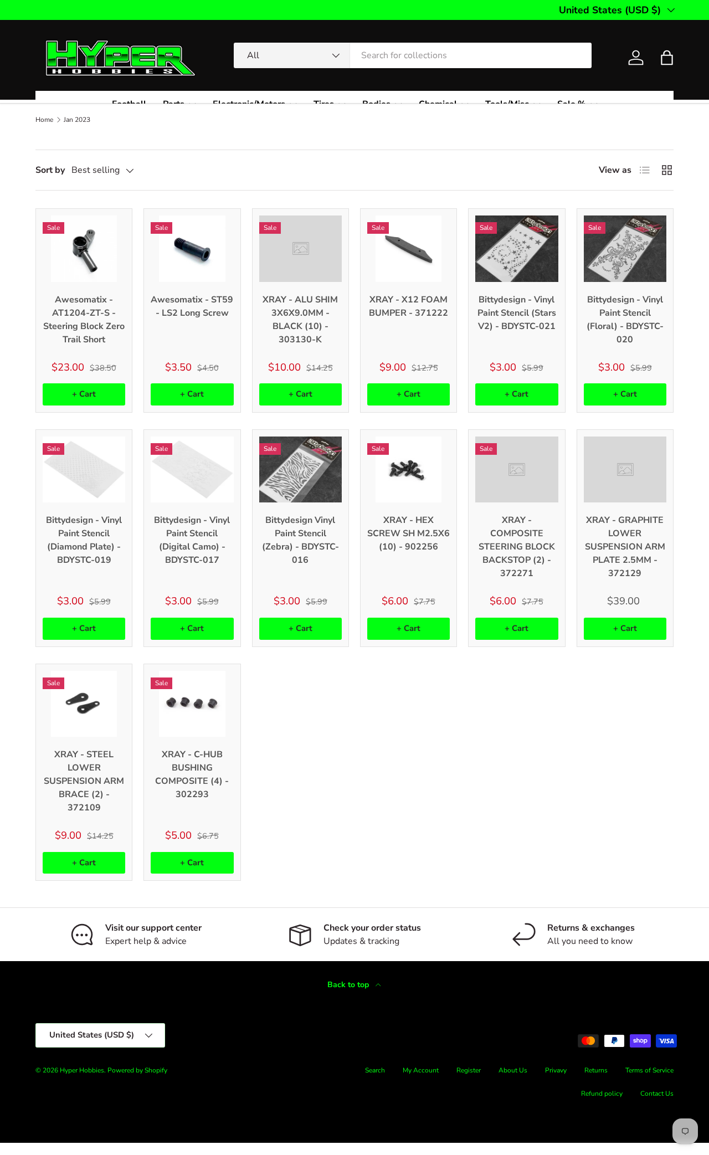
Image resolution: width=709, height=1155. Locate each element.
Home (44, 119)
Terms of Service (649, 1070)
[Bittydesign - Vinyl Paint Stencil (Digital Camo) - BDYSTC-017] (192, 469)
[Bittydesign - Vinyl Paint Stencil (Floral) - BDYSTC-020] (625, 248)
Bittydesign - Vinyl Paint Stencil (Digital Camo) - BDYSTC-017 (192, 540)
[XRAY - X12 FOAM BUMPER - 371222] (408, 248)
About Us (513, 1070)
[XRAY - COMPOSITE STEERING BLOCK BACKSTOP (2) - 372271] (516, 469)
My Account (421, 1070)
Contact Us (657, 1093)
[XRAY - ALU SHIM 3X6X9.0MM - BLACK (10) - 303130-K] (300, 248)
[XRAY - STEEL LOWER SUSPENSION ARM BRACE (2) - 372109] (84, 704)
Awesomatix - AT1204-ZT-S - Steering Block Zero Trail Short (84, 320)
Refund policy (602, 1093)
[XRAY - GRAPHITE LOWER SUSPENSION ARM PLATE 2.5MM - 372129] (625, 469)
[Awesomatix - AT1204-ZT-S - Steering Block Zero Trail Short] (84, 248)
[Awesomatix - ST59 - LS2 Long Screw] (192, 248)
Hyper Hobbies (82, 1070)
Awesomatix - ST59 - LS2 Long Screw (192, 306)
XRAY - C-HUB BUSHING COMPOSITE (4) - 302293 (192, 774)
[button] (667, 57)
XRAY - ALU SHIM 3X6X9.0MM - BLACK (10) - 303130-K (300, 320)
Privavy (556, 1070)
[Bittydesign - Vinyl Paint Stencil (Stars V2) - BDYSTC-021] (516, 248)
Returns (596, 1070)
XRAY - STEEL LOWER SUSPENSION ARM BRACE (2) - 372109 (84, 781)
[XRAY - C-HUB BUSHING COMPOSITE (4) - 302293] (192, 704)
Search (375, 1070)
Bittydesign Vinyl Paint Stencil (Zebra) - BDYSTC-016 (300, 540)
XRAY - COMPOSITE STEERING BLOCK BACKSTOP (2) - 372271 (517, 546)
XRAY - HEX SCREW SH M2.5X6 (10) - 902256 (408, 533)
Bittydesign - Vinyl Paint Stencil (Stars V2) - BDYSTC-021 (516, 313)
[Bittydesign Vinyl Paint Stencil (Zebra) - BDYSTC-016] (300, 469)
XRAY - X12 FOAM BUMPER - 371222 (408, 306)
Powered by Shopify (137, 1070)
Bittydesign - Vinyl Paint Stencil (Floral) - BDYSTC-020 (625, 320)
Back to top (349, 984)
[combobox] (413, 55)
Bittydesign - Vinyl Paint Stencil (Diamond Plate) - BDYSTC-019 (84, 540)
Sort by (50, 170)
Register (468, 1070)
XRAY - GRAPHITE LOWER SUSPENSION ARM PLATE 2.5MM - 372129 (625, 546)
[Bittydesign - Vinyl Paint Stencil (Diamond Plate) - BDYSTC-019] (84, 469)
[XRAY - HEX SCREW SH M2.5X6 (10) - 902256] (408, 469)
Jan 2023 (77, 119)
